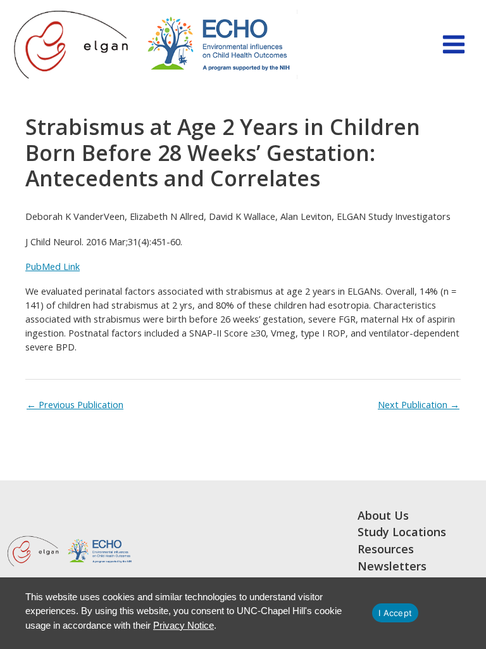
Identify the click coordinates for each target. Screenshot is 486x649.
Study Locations (402, 532)
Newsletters (392, 567)
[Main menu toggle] (453, 44)
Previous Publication (75, 404)
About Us (383, 516)
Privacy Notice (183, 625)
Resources (386, 549)
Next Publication (418, 404)
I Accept (395, 613)
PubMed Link (52, 266)
